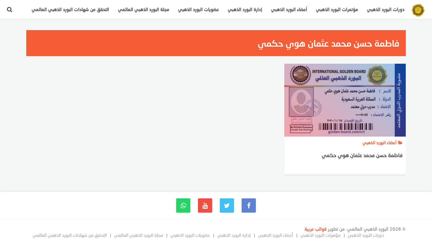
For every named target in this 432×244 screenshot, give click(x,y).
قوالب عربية (316, 229)
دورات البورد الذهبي (385, 9)
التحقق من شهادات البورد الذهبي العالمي (70, 9)
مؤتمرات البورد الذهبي (337, 9)
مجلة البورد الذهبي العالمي (143, 9)
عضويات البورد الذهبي (198, 9)
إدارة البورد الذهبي (245, 9)
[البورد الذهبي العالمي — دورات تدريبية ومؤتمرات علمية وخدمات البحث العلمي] (418, 11)
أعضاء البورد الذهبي (289, 9)
